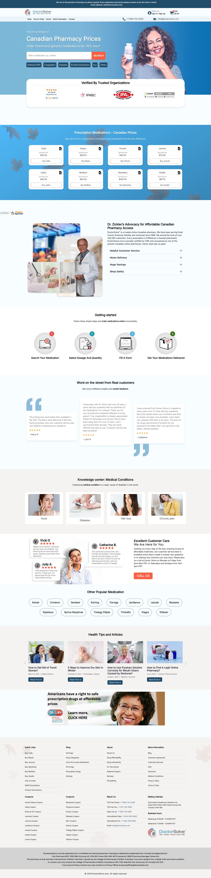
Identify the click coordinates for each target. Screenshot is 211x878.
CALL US (143, 576)
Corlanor (55, 602)
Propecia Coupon (73, 807)
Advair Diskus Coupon (34, 802)
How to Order (30, 781)
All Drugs (69, 753)
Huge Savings (118, 264)
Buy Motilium (86, 185)
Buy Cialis (46, 161)
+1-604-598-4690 (129, 816)
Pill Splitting (111, 781)
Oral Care (131, 677)
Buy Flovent (125, 161)
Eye (95, 65)
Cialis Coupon (30, 807)
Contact (72, 19)
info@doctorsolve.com (112, 5)
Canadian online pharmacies (128, 244)
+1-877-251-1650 (125, 807)
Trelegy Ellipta (102, 612)
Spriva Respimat (73, 612)
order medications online (113, 321)
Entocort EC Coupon (33, 812)
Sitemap (69, 776)
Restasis (174, 602)
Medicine (124, 677)
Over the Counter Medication (77, 762)
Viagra (145, 612)
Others (103, 65)
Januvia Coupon (31, 821)
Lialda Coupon (30, 835)
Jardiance (134, 602)
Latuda (155, 602)
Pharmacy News (171, 674)
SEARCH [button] (99, 55)
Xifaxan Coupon (72, 839)
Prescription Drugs (73, 771)
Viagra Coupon (72, 835)
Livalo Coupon (30, 839)
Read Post (35, 679)
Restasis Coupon (72, 816)
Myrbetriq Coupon (73, 802)
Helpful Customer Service (125, 250)
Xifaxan (163, 612)
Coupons (29, 796)
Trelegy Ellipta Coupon (75, 830)
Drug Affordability (114, 758)
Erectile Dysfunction (80, 65)
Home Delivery (118, 257)
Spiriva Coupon (72, 825)
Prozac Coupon (72, 812)
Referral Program (114, 771)
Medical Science (47, 674)
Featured (161, 674)
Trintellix (126, 612)
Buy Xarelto (164, 185)
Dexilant (75, 602)
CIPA (147, 241)
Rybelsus (48, 612)
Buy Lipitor (46, 185)
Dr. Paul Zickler (113, 767)
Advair (35, 602)
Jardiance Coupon (32, 825)
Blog (150, 753)
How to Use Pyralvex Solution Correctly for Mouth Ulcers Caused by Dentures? (124, 670)
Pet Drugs (70, 767)
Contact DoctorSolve (33, 790)
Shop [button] (29, 19)
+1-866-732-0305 (135, 19)
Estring (95, 602)
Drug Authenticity (114, 762)
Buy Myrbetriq (125, 185)
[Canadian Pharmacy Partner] (38, 12)
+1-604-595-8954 (128, 821)
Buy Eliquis (85, 161)
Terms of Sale (153, 785)
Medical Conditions (155, 776)
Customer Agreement (156, 758)
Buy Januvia (165, 161)
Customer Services (155, 762)
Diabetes (63, 65)
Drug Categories (72, 758)
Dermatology (88, 674)
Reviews (110, 776)
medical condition (91, 485)
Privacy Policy (153, 781)
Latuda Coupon (31, 830)
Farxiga (114, 602)
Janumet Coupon (32, 816)
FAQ (149, 767)
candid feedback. (121, 389)
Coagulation (49, 65)
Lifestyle (96, 674)
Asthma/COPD (34, 65)
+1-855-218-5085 (124, 812)
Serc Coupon (71, 821)
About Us (110, 753)
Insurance (152, 771)
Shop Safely (117, 271)
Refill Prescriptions (32, 785)
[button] (38, 19)
